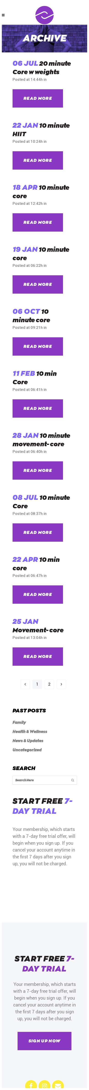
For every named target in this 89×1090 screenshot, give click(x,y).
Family (19, 723)
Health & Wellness (30, 732)
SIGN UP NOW (45, 1041)
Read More (38, 98)
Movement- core (38, 630)
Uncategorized (27, 750)
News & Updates (28, 741)
